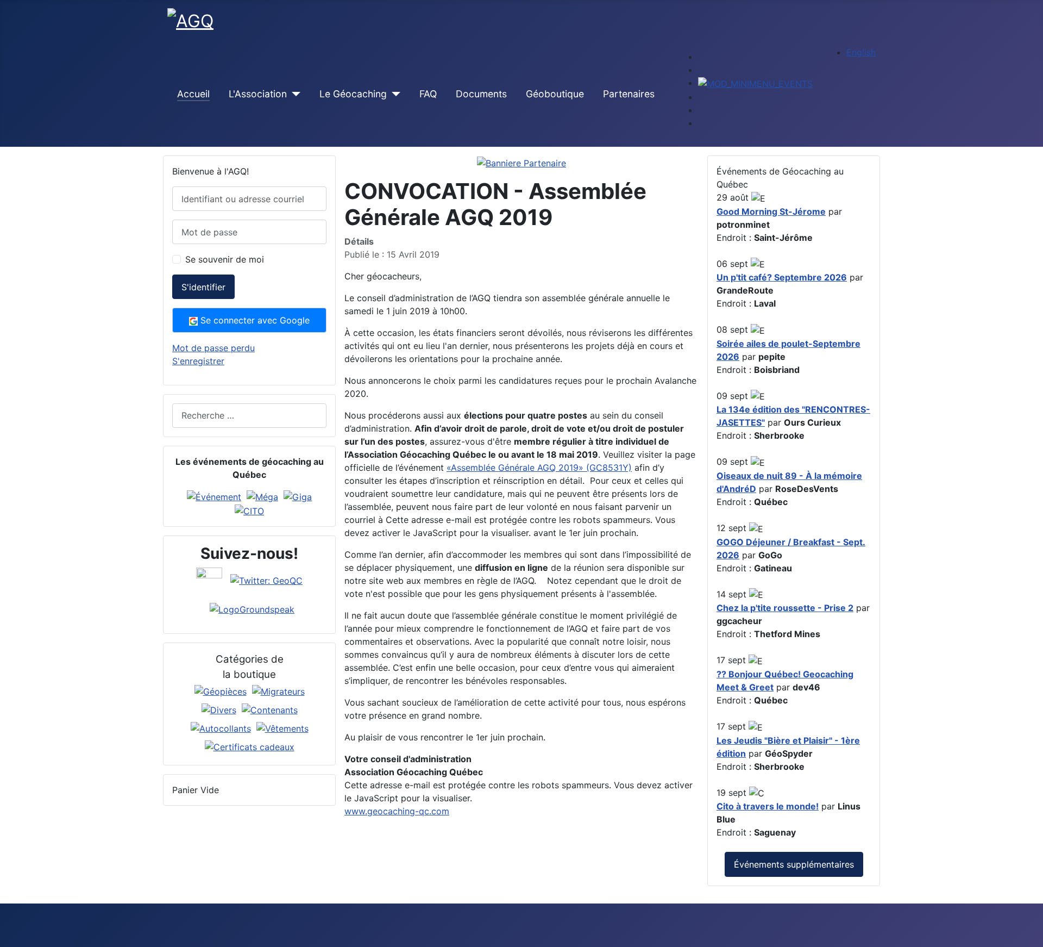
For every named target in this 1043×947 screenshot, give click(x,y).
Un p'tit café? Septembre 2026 (782, 277)
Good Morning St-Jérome (771, 211)
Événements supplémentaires (794, 864)
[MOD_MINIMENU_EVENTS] (755, 82)
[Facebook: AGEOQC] (209, 579)
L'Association (258, 93)
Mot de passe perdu (213, 347)
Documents (481, 93)
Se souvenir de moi (224, 259)
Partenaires (629, 93)
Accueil (193, 93)
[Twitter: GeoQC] (266, 579)
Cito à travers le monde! (768, 806)
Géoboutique (555, 93)
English (861, 52)
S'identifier (203, 287)
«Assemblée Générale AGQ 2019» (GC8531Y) (539, 467)
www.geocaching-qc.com (396, 811)
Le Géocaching (353, 93)
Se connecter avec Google (254, 320)
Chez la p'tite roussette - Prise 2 (785, 607)
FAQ (428, 93)
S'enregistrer (198, 361)
